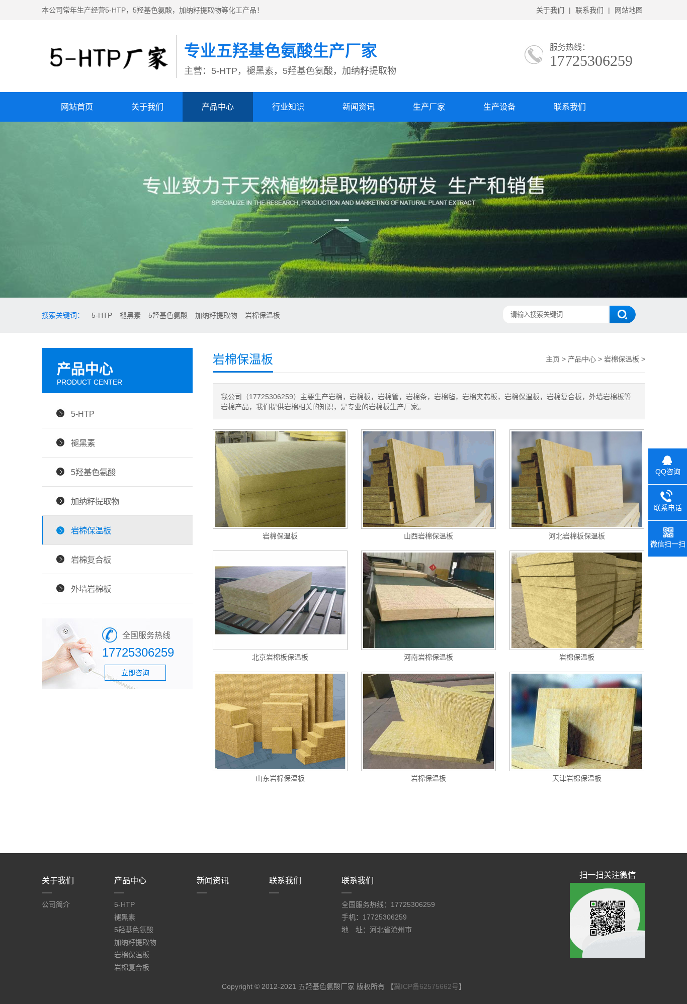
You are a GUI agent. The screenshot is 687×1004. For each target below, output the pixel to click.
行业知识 (288, 107)
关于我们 (550, 10)
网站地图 (629, 10)
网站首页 (77, 107)
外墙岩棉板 (91, 588)
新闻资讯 (358, 107)
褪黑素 (130, 315)
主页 (553, 359)
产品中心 (218, 107)
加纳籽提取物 (216, 315)
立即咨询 (135, 673)
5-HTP (102, 315)
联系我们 (589, 10)
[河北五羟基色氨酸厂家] (109, 81)
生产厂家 (429, 107)
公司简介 (56, 904)
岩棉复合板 (91, 559)
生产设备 (499, 107)
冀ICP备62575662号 (426, 986)
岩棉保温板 (262, 315)
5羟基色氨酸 (168, 315)
